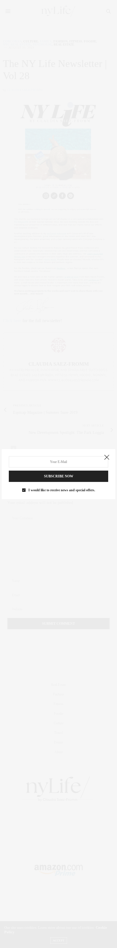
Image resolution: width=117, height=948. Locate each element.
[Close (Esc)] (106, 457)
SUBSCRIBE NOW (58, 476)
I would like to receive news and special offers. (61, 490)
